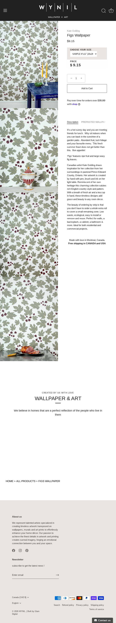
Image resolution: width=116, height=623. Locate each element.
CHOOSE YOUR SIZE (80, 50)
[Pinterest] (26, 550)
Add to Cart (87, 88)
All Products (25, 481)
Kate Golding (73, 31)
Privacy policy (82, 605)
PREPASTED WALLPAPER (95, 122)
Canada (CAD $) (19, 597)
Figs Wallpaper (49, 481)
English (15, 603)
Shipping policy (97, 605)
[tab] (74, 122)
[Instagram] (20, 550)
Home (9, 481)
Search (57, 605)
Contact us (104, 620)
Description (72, 122)
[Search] (103, 11)
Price (73, 61)
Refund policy (68, 605)
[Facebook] (13, 550)
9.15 (77, 65)
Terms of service (96, 609)
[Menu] (5, 10)
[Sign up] (57, 575)
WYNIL (22, 611)
